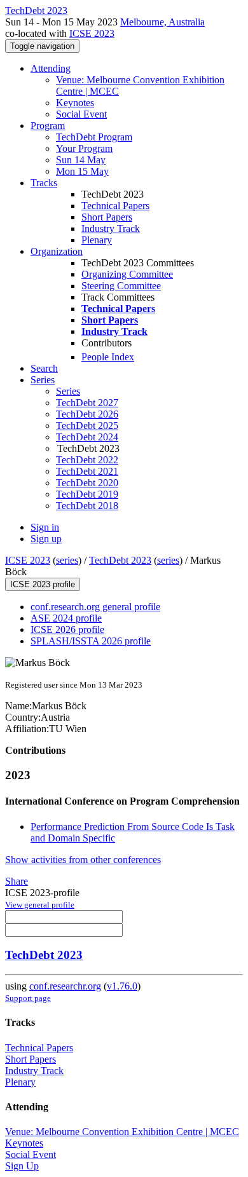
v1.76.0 (122, 986)
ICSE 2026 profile (67, 629)
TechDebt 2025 (87, 425)
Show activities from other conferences (83, 859)
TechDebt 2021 (87, 471)
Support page (28, 998)
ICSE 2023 (91, 33)
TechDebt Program (94, 137)
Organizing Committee (127, 274)
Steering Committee (121, 285)
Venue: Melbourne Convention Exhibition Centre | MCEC (122, 1131)
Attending (51, 68)
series (67, 560)
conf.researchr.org (65, 986)
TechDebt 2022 (87, 459)
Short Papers (106, 217)
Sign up (46, 538)
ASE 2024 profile (66, 618)
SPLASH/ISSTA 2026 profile (91, 641)
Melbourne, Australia (162, 22)
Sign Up (22, 1165)
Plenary (96, 240)
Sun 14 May (81, 159)
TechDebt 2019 (87, 494)
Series (68, 391)
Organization (57, 251)
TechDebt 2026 (87, 414)
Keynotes (75, 102)
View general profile (39, 904)
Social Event (81, 114)
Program (48, 125)
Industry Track (110, 228)
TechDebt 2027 (87, 402)
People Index (107, 356)
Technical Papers (115, 205)
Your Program (84, 148)
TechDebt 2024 (87, 437)
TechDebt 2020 (87, 482)
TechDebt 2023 (120, 560)
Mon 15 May (82, 171)
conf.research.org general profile (95, 606)
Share (16, 881)
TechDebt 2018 (87, 505)
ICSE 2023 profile (42, 584)
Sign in (45, 527)
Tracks (44, 182)
